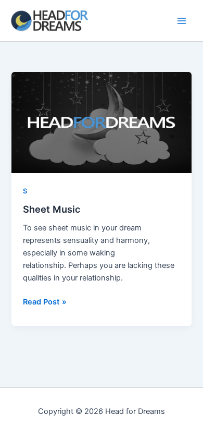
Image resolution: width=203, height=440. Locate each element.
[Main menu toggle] (182, 21)
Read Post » (45, 301)
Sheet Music (52, 209)
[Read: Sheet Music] (101, 122)
